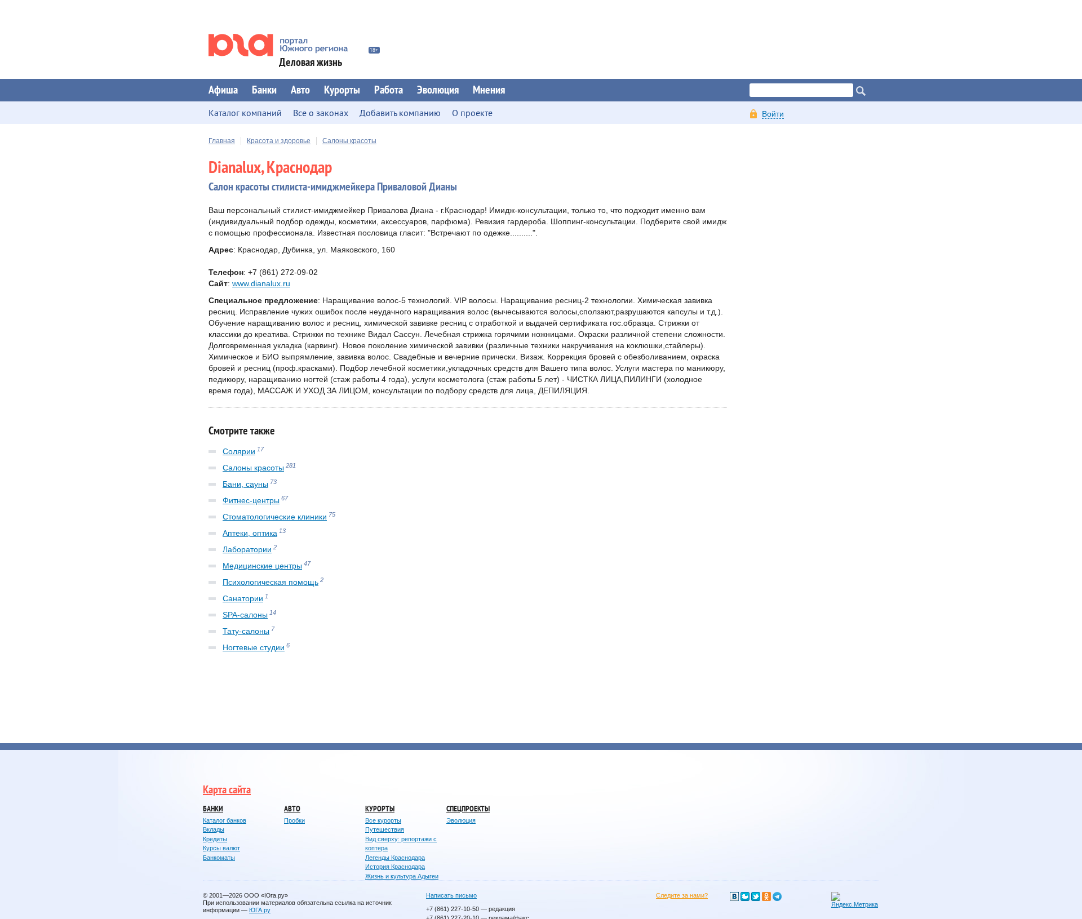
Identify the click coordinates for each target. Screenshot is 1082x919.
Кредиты (215, 839)
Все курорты (383, 820)
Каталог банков (224, 820)
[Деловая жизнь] (286, 45)
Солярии (239, 451)
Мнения (489, 90)
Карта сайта (227, 790)
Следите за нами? (682, 895)
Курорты (342, 90)
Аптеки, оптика (250, 533)
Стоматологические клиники (275, 516)
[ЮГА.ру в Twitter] (755, 896)
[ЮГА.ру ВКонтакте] (734, 896)
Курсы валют (221, 848)
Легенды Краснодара (395, 857)
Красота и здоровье (279, 141)
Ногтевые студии (254, 647)
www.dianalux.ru (261, 283)
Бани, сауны (245, 484)
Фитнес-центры (251, 500)
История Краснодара (395, 866)
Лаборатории (247, 549)
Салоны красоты (349, 141)
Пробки (294, 820)
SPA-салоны (245, 614)
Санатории (243, 598)
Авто (300, 90)
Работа (388, 90)
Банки (264, 90)
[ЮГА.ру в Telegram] (777, 896)
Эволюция (438, 90)
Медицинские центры (262, 565)
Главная (222, 141)
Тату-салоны (246, 631)
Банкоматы (219, 857)
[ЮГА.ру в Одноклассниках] (766, 896)
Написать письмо (451, 895)
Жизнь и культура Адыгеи (401, 876)
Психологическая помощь (270, 582)
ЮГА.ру (259, 910)
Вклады (213, 829)
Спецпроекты (468, 809)
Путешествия (384, 829)
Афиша (223, 90)
